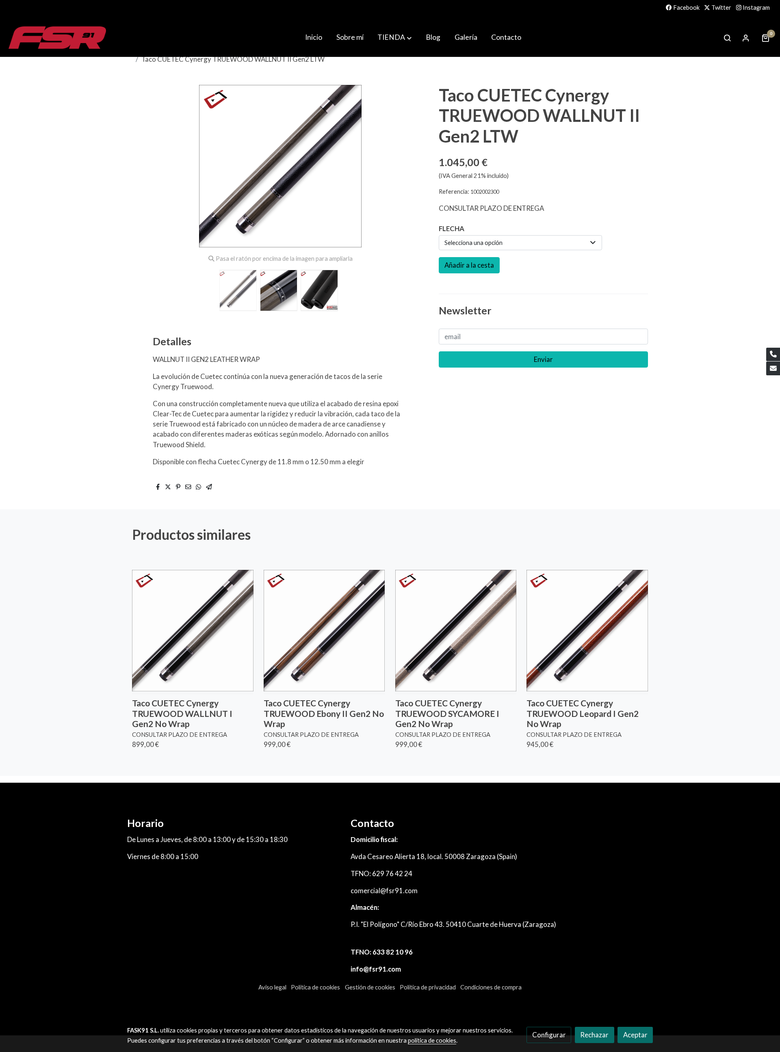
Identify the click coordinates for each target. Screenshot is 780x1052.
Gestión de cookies (370, 987)
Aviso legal (272, 987)
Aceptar (635, 1034)
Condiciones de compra (491, 987)
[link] (57, 37)
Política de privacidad (428, 987)
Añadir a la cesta (469, 265)
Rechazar (594, 1034)
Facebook (686, 7)
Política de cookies (315, 987)
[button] (412, 166)
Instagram (755, 7)
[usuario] (745, 38)
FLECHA (451, 228)
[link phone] (773, 354)
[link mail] (773, 368)
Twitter (720, 7)
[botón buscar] (727, 38)
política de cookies (432, 1040)
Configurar (549, 1034)
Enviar (543, 359)
